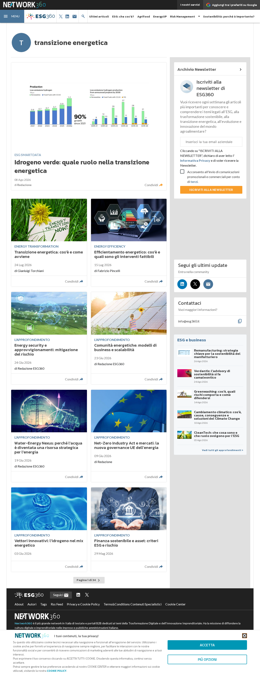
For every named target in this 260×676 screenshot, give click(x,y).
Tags (43, 604)
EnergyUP (160, 16)
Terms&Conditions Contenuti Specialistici (132, 604)
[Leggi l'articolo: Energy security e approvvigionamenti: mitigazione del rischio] (49, 338)
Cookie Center (175, 604)
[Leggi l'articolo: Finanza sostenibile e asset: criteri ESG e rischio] (129, 529)
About (19, 604)
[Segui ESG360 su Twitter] (86, 595)
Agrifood (143, 16)
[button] (12, 16)
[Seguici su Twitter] (195, 284)
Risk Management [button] (182, 16)
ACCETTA (207, 645)
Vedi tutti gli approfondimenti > (222, 450)
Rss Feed (57, 604)
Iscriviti (211, 189)
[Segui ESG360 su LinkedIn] (78, 595)
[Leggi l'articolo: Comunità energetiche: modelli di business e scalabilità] (129, 338)
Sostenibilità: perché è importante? (229, 16)
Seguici (58, 595)
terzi (194, 181)
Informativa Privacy (195, 160)
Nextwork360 (23, 623)
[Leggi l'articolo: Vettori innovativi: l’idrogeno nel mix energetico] (49, 529)
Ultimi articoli (99, 16)
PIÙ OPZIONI (207, 659)
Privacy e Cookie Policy (83, 604)
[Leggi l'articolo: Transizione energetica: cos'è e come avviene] (49, 243)
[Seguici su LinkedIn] (182, 284)
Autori (31, 604)
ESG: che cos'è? (123, 16)
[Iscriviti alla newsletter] (208, 284)
